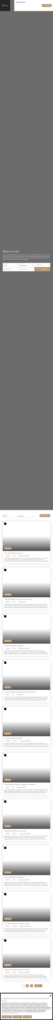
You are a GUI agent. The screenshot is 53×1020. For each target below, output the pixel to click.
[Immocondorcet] (25, 5)
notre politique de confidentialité (10, 1013)
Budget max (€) (8, 269)
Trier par (20, 514)
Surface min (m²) (24, 269)
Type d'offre (6, 264)
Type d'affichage (6, 514)
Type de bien (22, 264)
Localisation (39, 265)
